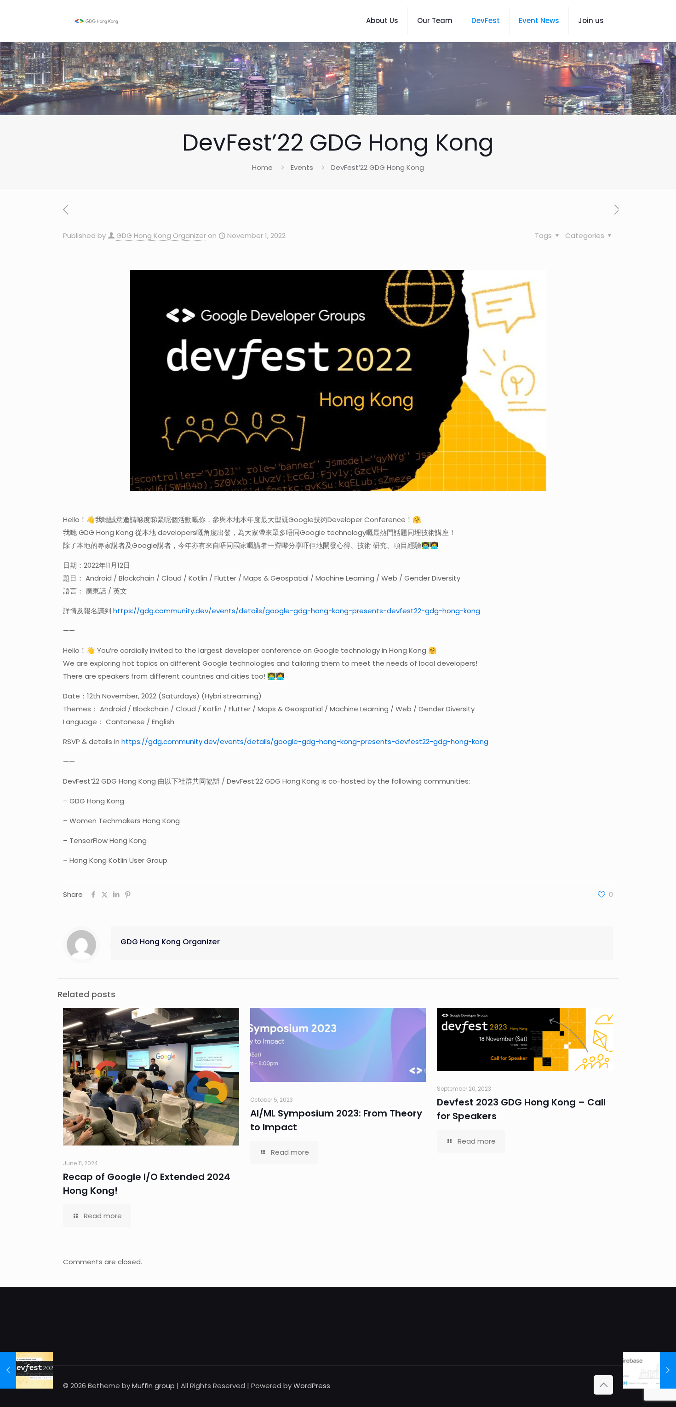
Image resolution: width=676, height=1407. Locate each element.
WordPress (311, 1385)
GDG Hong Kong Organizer (161, 235)
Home (262, 167)
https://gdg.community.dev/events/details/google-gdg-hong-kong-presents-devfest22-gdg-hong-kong (296, 611)
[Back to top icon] (603, 1385)
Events (302, 167)
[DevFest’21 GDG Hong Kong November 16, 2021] (26, 1370)
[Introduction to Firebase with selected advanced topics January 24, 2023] (649, 1370)
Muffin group (153, 1385)
